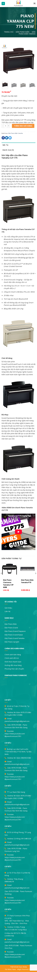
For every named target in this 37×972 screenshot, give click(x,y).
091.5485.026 (26, 839)
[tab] (18, 145)
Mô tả (5, 145)
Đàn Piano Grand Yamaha (14, 638)
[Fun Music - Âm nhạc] (18, 3)
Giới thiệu (8, 608)
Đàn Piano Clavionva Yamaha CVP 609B (8, 583)
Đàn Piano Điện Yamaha (27, 33)
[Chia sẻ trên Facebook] (3, 138)
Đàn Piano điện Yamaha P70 (27, 581)
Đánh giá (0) (8, 150)
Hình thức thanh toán (13, 662)
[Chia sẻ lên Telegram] (10, 138)
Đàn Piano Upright (12, 642)
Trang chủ (8, 32)
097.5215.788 (18, 933)
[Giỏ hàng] (34, 3)
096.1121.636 (9, 930)
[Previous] (5, 60)
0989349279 (9, 881)
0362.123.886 (17, 715)
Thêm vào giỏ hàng (23, 126)
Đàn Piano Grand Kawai (14, 635)
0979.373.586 (26, 712)
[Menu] (3, 3)
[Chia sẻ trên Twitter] (6, 138)
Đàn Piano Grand (11, 628)
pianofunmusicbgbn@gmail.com (17, 721)
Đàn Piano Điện (11, 624)
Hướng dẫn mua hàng (13, 665)
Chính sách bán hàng (13, 654)
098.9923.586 (26, 758)
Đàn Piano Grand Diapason (15, 631)
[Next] (32, 60)
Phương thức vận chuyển (14, 669)
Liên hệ (7, 611)
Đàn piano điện (22, 32)
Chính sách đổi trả (12, 658)
